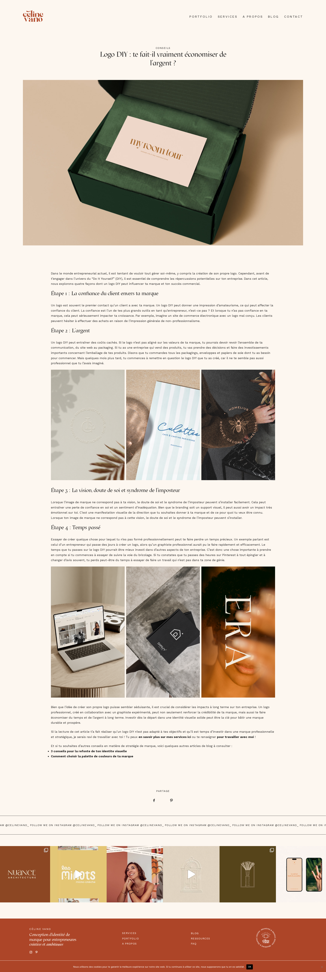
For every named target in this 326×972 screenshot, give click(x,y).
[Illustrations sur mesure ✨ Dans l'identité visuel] (248, 874)
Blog (273, 16)
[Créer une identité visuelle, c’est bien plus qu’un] (78, 874)
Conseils (163, 48)
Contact (293, 16)
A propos (253, 16)
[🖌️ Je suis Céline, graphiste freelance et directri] (135, 874)
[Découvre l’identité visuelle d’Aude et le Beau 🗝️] (191, 874)
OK (249, 966)
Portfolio (200, 16)
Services (228, 16)
